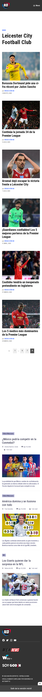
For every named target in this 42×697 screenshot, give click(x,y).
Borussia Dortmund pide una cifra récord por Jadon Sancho (20, 85)
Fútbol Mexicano (8, 434)
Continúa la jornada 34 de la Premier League (18, 133)
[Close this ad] (40, 683)
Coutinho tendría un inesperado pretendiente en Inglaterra (20, 284)
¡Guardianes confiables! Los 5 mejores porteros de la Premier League (20, 233)
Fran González (9, 509)
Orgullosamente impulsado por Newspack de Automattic (17, 680)
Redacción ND (9, 91)
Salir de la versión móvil (21, 688)
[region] (21, 19)
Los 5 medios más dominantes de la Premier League (20, 332)
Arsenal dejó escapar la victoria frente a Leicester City (20, 182)
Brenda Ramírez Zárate (11, 447)
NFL (4, 555)
